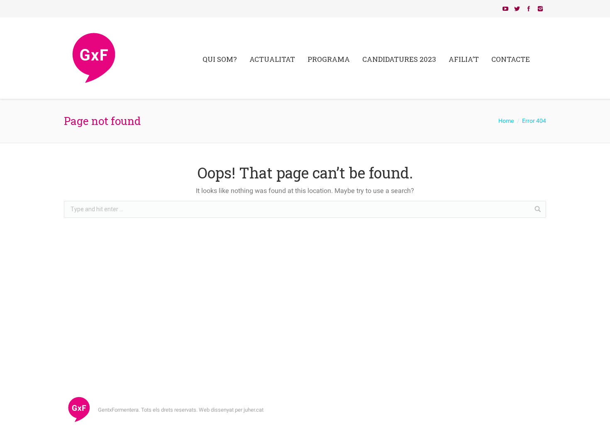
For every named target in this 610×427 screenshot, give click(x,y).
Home (506, 121)
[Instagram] (540, 9)
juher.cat (254, 410)
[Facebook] (529, 9)
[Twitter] (517, 9)
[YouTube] (505, 9)
